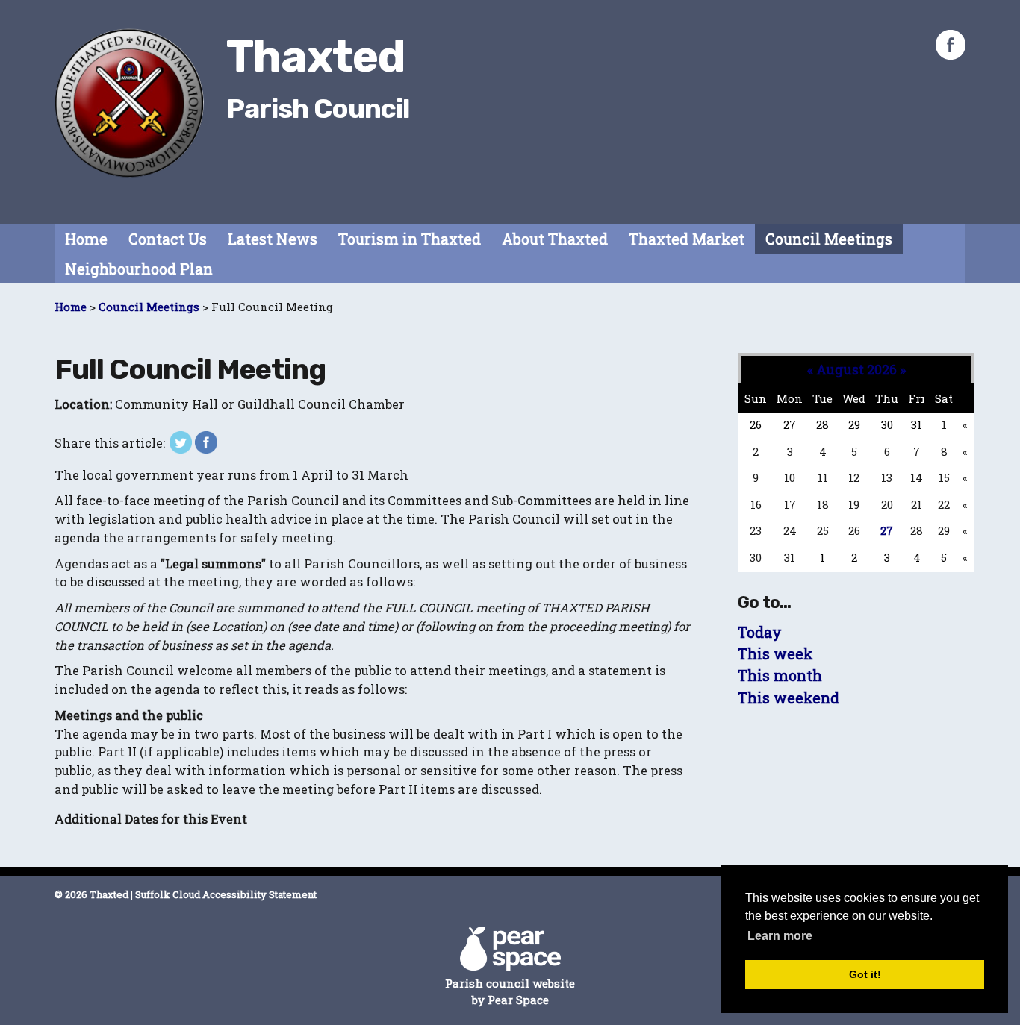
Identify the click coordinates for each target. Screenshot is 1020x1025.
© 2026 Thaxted (91, 894)
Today (760, 632)
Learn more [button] (779, 936)
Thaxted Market (686, 239)
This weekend (788, 698)
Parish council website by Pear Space (510, 992)
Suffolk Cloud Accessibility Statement (226, 894)
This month (780, 675)
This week (775, 654)
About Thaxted (555, 239)
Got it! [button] (865, 974)
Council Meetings (828, 239)
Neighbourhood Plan (139, 269)
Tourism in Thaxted (409, 239)
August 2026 (856, 369)
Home (86, 239)
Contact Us (167, 239)
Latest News (272, 239)
